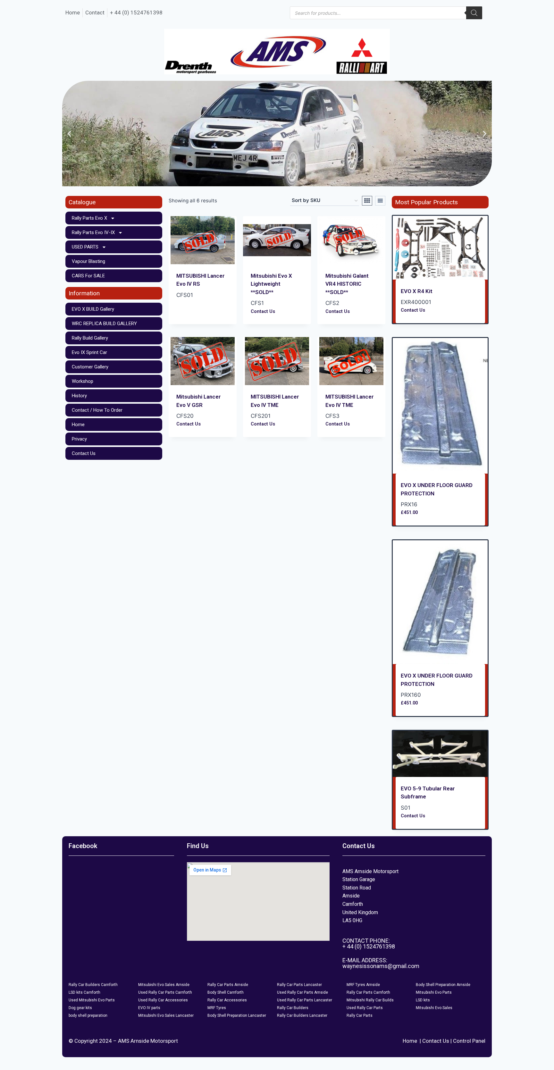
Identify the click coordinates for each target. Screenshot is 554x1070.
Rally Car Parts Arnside (227, 984)
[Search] (474, 12)
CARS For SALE (88, 276)
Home (78, 424)
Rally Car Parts (360, 1015)
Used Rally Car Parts (365, 1008)
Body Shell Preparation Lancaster (236, 1015)
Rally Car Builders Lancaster (302, 1015)
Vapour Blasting (88, 261)
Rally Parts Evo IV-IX (93, 232)
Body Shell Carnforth (225, 992)
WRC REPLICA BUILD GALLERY (104, 323)
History (79, 396)
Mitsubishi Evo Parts (434, 992)
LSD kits (423, 1000)
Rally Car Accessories (227, 1000)
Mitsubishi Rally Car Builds (370, 1000)
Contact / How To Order (97, 410)
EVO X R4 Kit (416, 291)
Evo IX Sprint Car (89, 352)
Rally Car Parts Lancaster (299, 984)
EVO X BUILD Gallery (93, 309)
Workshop (82, 381)
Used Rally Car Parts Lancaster (304, 1000)
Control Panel (469, 1041)
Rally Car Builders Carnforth (93, 984)
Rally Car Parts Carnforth (368, 992)
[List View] (380, 201)
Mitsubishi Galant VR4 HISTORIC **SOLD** (347, 284)
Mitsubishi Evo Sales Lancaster (166, 1015)
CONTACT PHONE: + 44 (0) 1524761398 (368, 943)
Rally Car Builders (292, 1008)
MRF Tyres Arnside (363, 984)
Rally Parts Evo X (89, 218)
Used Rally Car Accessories (163, 1000)
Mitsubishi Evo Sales (434, 1008)
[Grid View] (367, 201)
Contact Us (84, 453)
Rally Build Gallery (90, 338)
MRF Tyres (216, 1008)
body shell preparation (88, 1015)
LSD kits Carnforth (84, 992)
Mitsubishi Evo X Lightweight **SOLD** (271, 284)
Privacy (79, 439)
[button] (69, 134)
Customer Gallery (90, 367)
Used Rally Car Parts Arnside (302, 992)
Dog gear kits (80, 1008)
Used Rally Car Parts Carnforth (165, 992)
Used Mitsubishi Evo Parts (92, 1000)
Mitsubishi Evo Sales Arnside (163, 984)
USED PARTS (85, 247)
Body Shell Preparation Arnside (443, 984)
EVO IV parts (149, 1008)
